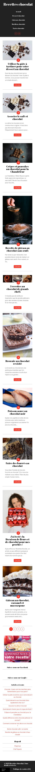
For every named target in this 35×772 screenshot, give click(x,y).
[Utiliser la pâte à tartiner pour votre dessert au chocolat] (17, 50)
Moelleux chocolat (18, 24)
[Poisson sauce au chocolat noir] (17, 397)
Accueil (18, 12)
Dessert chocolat (18, 16)
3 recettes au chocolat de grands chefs (17, 289)
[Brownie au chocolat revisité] (17, 335)
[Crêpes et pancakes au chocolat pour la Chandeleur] (17, 153)
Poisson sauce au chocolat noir (17, 412)
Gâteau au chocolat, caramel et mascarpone (17, 603)
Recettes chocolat (18, 4)
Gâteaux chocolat (18, 20)
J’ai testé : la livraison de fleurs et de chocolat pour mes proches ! (17, 540)
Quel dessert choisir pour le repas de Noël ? (17, 709)
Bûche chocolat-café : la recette (17, 729)
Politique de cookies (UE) (22, 769)
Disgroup (17, 746)
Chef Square (17, 749)
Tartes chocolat (18, 28)
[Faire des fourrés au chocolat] (17, 449)
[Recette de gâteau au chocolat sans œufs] (17, 220)
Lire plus (17, 85)
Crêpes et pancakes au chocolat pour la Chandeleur (17, 169)
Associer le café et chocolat (17, 118)
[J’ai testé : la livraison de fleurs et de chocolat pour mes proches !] (17, 511)
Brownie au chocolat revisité (17, 362)
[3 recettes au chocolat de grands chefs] (17, 279)
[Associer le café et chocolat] (17, 103)
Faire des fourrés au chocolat (17, 465)
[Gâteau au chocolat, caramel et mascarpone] (17, 581)
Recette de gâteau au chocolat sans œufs (17, 249)
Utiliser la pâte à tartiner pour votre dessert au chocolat (17, 66)
